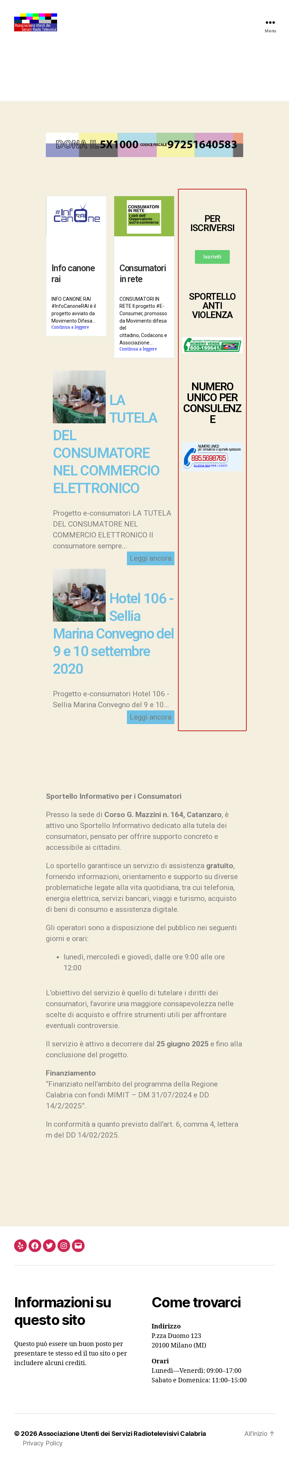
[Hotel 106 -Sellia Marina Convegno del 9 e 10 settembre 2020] (79, 619)
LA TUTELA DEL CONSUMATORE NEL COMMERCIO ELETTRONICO (106, 444)
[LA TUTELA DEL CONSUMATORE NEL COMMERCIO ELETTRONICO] (79, 421)
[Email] (78, 1245)
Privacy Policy (43, 1443)
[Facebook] (35, 1245)
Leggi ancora (151, 558)
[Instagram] (63, 1245)
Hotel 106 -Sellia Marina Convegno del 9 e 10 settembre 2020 (113, 633)
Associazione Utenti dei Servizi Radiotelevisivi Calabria (122, 1433)
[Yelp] (20, 1245)
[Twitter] (49, 1245)
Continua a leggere (70, 327)
